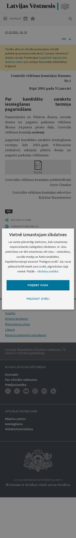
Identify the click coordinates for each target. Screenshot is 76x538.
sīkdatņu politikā (47, 271)
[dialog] (38, 269)
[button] (38, 299)
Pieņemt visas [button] (38, 285)
